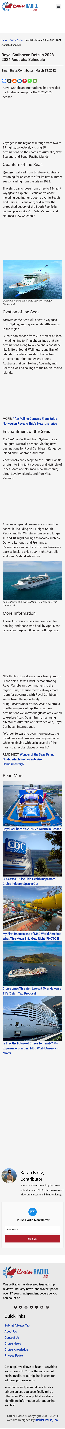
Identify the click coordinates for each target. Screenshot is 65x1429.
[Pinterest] (24, 81)
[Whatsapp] (30, 81)
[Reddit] (14, 81)
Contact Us (12, 1337)
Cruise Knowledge (16, 1349)
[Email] (35, 81)
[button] (58, 6)
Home (5, 40)
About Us (11, 1331)
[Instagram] (26, 1307)
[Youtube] (31, 1307)
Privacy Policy (14, 1355)
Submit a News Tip (17, 1325)
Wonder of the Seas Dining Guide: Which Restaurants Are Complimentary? (28, 759)
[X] (9, 81)
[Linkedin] (19, 81)
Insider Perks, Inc (46, 1420)
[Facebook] (4, 81)
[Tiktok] (36, 1307)
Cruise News (16, 40)
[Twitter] (20, 1307)
